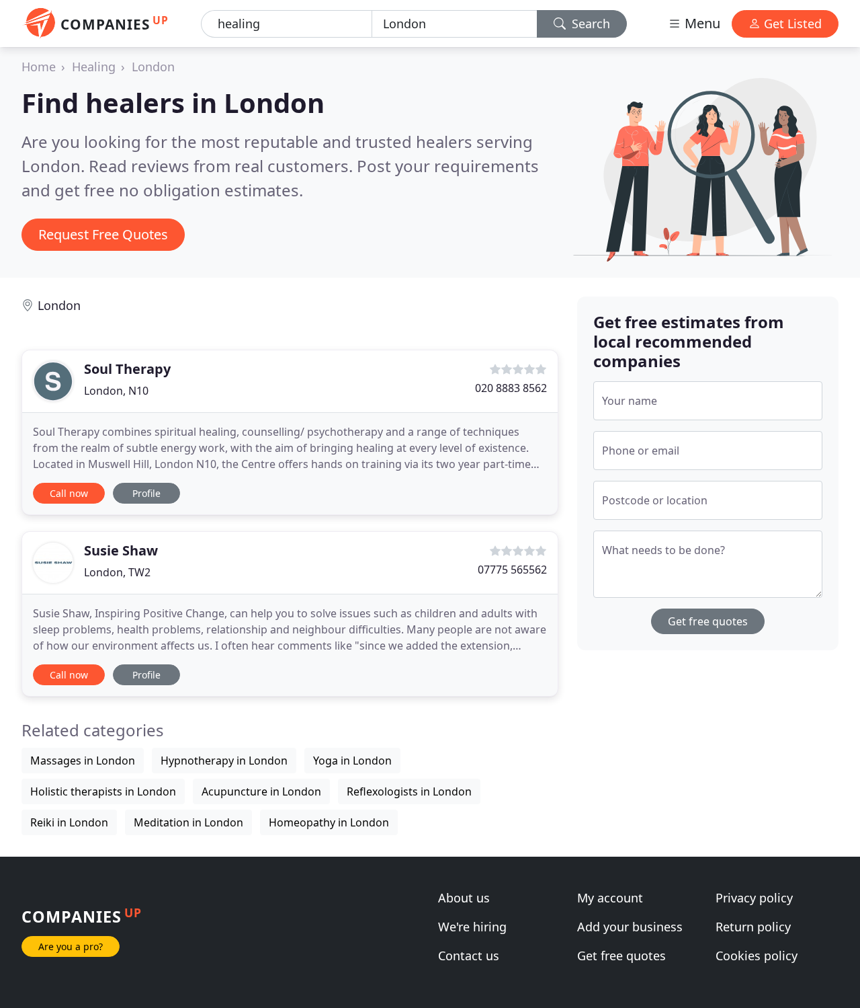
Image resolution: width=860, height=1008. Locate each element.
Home (39, 67)
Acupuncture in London (261, 791)
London (153, 67)
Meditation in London (188, 822)
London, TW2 (117, 572)
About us (464, 898)
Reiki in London (69, 822)
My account (610, 898)
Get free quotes (708, 621)
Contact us (468, 955)
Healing (94, 67)
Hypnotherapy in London (224, 760)
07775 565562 (512, 569)
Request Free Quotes (103, 234)
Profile (146, 493)
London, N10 (116, 390)
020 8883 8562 (511, 388)
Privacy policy (754, 898)
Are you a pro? (70, 946)
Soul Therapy (127, 369)
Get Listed (791, 23)
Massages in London (82, 760)
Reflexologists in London (409, 791)
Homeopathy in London (329, 822)
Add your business (630, 927)
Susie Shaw (121, 550)
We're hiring (472, 927)
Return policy (753, 927)
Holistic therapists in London (103, 791)
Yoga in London (352, 760)
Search (589, 23)
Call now (69, 493)
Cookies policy (757, 955)
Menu (700, 23)
